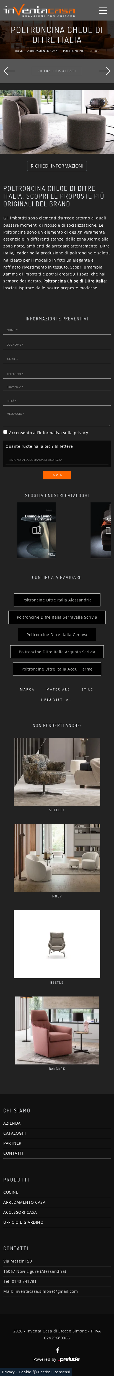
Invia (57, 475)
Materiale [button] (58, 689)
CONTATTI (13, 1153)
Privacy (8, 1371)
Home (19, 51)
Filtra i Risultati (57, 71)
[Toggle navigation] (103, 10)
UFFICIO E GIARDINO (23, 1222)
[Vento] (104, 71)
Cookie (25, 1371)
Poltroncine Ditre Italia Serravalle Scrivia (57, 617)
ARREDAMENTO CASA (24, 1202)
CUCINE (10, 1192)
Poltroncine (73, 51)
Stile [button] (87, 689)
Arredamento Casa (42, 51)
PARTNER (12, 1143)
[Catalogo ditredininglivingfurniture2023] (36, 530)
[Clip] (9, 71)
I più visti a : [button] (56, 699)
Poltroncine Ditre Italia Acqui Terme (57, 669)
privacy (81, 432)
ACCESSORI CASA (20, 1212)
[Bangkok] (57, 1030)
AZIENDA (12, 1123)
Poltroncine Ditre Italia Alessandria (57, 600)
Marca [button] (27, 689)
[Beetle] (57, 944)
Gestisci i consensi (54, 1371)
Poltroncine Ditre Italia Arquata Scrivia (57, 651)
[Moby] (57, 858)
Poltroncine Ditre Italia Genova (57, 634)
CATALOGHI (14, 1133)
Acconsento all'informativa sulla (48, 432)
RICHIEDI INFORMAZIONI (57, 166)
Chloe (94, 51)
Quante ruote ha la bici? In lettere (39, 446)
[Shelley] (57, 772)
